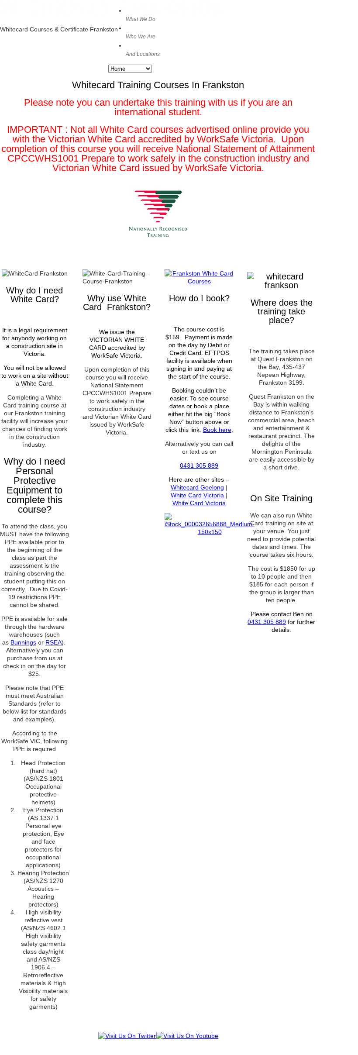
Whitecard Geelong (197, 487)
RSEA (53, 642)
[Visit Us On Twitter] (127, 1035)
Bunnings (23, 642)
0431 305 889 (199, 465)
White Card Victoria (197, 495)
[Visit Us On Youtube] (187, 1035)
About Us (141, 32)
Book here (217, 429)
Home (140, 14)
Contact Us (144, 49)
